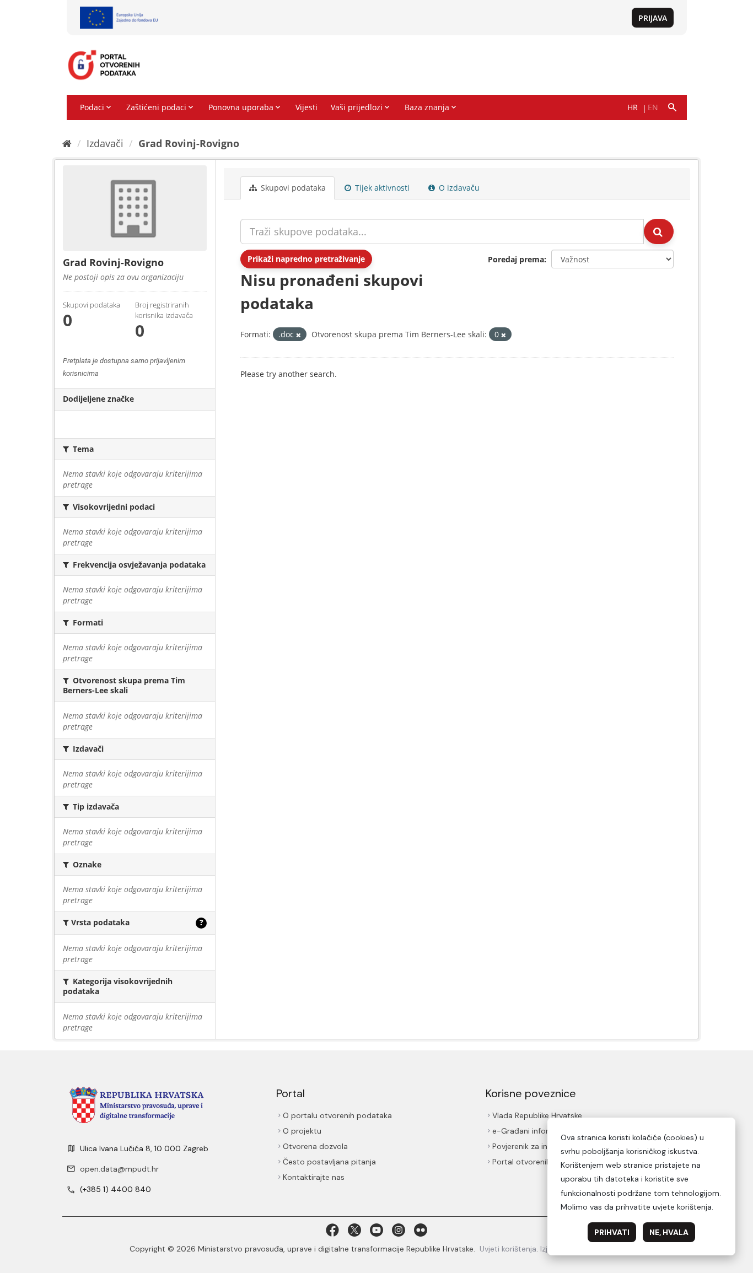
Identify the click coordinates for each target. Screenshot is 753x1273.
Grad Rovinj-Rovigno (188, 143)
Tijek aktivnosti (381, 187)
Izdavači (105, 143)
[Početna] (67, 143)
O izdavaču (458, 187)
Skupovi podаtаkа (292, 187)
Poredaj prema (516, 259)
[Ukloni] (298, 335)
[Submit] (659, 231)
